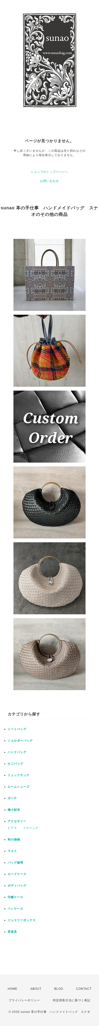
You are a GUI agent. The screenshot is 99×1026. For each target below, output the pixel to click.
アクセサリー (17, 821)
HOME (12, 988)
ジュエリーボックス (22, 920)
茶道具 (12, 931)
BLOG (58, 988)
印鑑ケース (15, 897)
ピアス (12, 828)
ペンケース (15, 908)
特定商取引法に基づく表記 (71, 1000)
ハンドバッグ (17, 752)
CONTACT (84, 988)
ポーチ (12, 798)
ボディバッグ (17, 885)
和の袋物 (14, 839)
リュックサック (19, 775)
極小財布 (14, 809)
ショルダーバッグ (20, 740)
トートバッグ (17, 729)
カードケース (17, 874)
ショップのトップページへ (49, 172)
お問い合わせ (49, 181)
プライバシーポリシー (24, 1000)
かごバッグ (15, 763)
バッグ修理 (15, 862)
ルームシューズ (19, 786)
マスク (12, 851)
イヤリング (30, 828)
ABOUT (35, 988)
